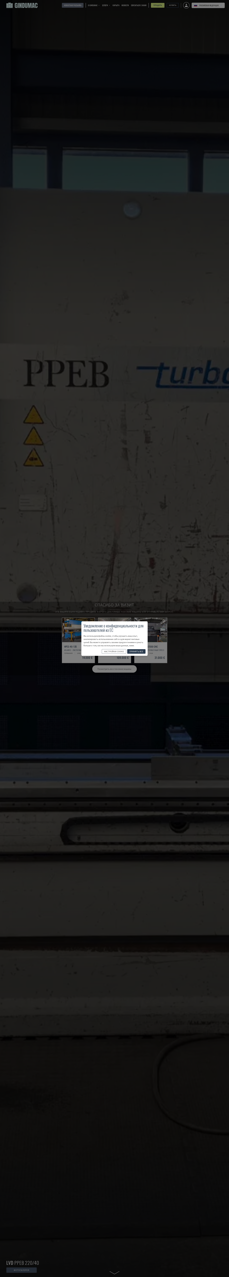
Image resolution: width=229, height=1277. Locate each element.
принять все (136, 651)
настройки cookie (114, 651)
